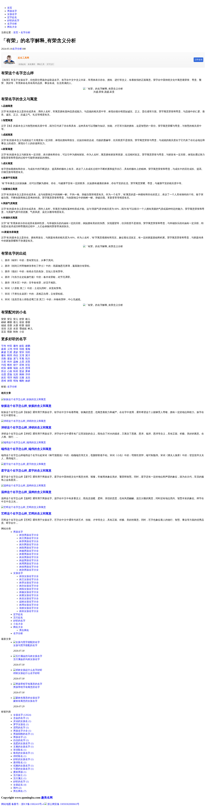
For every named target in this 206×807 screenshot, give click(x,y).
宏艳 (21, 365)
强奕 (27, 352)
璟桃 (21, 349)
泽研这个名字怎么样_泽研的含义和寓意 (26, 427)
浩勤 (3, 358)
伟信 (15, 355)
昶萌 (9, 380)
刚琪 (9, 355)
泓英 (15, 374)
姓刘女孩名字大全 (29, 585)
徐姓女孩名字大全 (29, 608)
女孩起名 (19, 784)
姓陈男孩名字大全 (29, 547)
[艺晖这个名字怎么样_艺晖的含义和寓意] (23, 507)
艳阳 (15, 377)
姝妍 (27, 380)
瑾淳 (9, 377)
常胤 (21, 358)
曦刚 (21, 380)
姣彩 (21, 346)
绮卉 (9, 361)
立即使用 (198, 60)
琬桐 (21, 374)
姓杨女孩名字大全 (29, 592)
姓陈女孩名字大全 (29, 589)
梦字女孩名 (21, 724)
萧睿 (27, 371)
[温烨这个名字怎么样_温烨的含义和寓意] (23, 485)
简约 (17, 788)
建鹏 (27, 346)
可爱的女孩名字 (23, 769)
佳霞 (3, 374)
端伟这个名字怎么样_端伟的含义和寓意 (26, 449)
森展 (3, 349)
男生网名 (24, 630)
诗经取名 (19, 756)
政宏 (3, 377)
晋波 (21, 371)
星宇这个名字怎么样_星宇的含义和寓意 (26, 470)
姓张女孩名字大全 (29, 576)
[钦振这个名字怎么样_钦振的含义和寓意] (23, 399)
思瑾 (27, 368)
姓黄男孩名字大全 (29, 554)
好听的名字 (13, 20)
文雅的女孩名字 (23, 746)
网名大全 (12, 27)
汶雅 (21, 377)
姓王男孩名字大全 (29, 538)
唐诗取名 (19, 762)
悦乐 (27, 358)
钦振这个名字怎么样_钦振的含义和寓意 (26, 405)
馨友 (3, 355)
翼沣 (27, 355)
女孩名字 (12, 14)
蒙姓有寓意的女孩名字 (25, 701)
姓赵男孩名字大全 (29, 560)
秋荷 (15, 371)
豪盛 (3, 352)
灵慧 (27, 361)
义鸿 (9, 349)
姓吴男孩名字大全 (29, 557)
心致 (9, 371)
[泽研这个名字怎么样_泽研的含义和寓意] (23, 421)
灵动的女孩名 (22, 721)
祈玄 (27, 365)
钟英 (9, 346)
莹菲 (21, 352)
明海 (15, 380)
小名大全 (18, 624)
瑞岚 (15, 368)
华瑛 (15, 349)
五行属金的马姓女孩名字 (26, 659)
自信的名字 (21, 740)
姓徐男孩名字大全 (29, 566)
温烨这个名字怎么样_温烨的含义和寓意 (26, 492)
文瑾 (21, 355)
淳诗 (27, 374)
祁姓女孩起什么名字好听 (26, 673)
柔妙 (15, 352)
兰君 (3, 361)
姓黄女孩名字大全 (29, 595)
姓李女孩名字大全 (29, 582)
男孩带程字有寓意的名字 (26, 687)
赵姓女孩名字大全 (29, 601)
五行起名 (18, 617)
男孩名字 (12, 11)
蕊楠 (15, 361)
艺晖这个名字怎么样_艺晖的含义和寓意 (26, 513)
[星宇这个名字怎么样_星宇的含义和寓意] (23, 464)
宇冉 (3, 346)
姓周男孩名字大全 (29, 563)
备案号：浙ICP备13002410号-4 (27, 804)
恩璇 (9, 374)
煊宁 (15, 365)
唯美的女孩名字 (23, 753)
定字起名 (12, 17)
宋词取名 (19, 749)
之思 (21, 361)
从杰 (21, 368)
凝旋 (9, 358)
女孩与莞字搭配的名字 (25, 645)
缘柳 (9, 368)
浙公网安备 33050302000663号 (63, 804)
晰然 (9, 365)
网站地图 (6, 804)
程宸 (3, 368)
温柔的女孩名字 (23, 743)
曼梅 (27, 349)
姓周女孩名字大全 (29, 605)
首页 (9, 8)
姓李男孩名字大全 (29, 541)
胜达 (3, 371)
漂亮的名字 (21, 727)
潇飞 (15, 358)
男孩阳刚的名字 (23, 734)
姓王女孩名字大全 (29, 579)
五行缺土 (19, 775)
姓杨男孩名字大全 (29, 551)
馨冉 (15, 346)
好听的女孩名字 (23, 759)
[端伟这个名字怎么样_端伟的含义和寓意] (23, 442)
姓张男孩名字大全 (29, 535)
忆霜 (9, 352)
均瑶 (3, 365)
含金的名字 (21, 718)
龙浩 (27, 377)
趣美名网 (47, 797)
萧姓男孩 (19, 772)
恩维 (3, 380)
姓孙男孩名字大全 (29, 570)
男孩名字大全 (22, 730)
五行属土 (19, 778)
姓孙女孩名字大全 (29, 611)
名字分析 (12, 23)
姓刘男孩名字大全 (29, 544)
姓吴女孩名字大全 (29, 598)
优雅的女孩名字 (23, 765)
